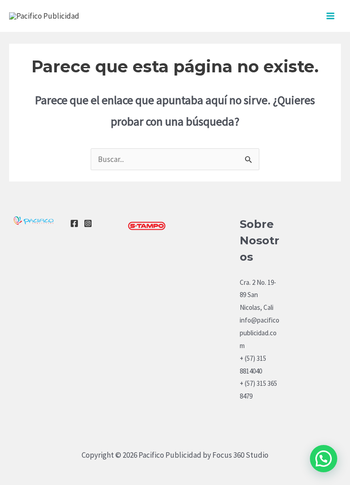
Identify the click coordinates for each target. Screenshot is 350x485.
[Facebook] (74, 223)
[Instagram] (88, 223)
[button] (323, 458)
